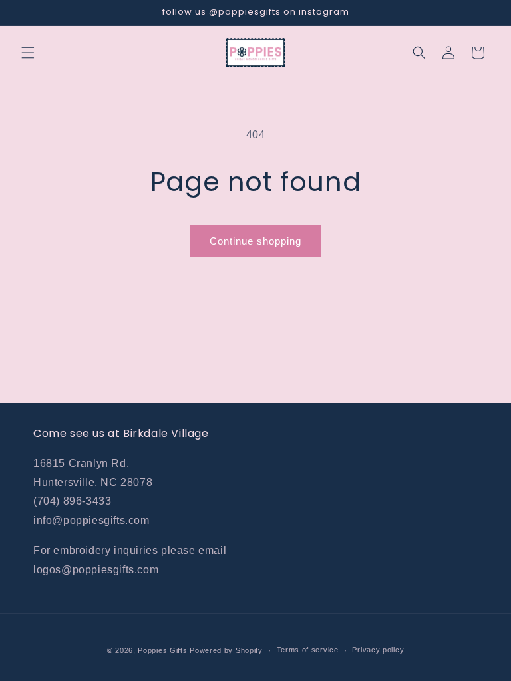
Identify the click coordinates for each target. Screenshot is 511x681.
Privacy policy (378, 650)
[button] (28, 52)
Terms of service (308, 650)
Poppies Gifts (164, 650)
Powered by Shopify (226, 650)
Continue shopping (255, 241)
